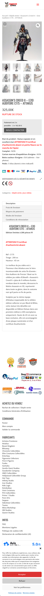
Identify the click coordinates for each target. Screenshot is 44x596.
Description (10, 203)
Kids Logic (6, 485)
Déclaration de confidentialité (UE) (16, 534)
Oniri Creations (8, 490)
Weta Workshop (8, 507)
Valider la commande (11, 429)
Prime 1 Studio (8, 495)
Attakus (5, 443)
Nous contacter (15, 130)
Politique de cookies (15, 593)
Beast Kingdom (8, 446)
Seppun (5, 500)
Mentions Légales (29, 593)
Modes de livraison (14, 215)
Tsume (5, 505)
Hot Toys (6, 478)
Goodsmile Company (10, 470)
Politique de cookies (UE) (12, 531)
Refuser (22, 581)
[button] (40, 548)
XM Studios (6, 510)
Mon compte (7, 426)
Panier (5, 423)
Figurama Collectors (10, 458)
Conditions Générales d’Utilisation (16, 411)
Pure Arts (6, 498)
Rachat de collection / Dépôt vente (16, 407)
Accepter (22, 574)
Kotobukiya (7, 488)
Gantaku (5, 466)
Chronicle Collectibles (11, 451)
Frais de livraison (13, 207)
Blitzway (5, 448)
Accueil (5, 16)
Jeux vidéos (27, 193)
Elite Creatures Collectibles (13, 453)
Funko (4, 463)
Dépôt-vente (14, 16)
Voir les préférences (22, 587)
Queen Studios (8, 512)
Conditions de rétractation (17, 219)
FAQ (4, 524)
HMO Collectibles (9, 473)
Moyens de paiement (15, 211)
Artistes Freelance (9, 441)
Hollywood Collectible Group (14, 475)
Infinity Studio (8, 480)
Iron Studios (7, 483)
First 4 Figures (8, 461)
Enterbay (6, 456)
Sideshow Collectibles (11, 503)
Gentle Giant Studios (10, 468)
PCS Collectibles (8, 493)
